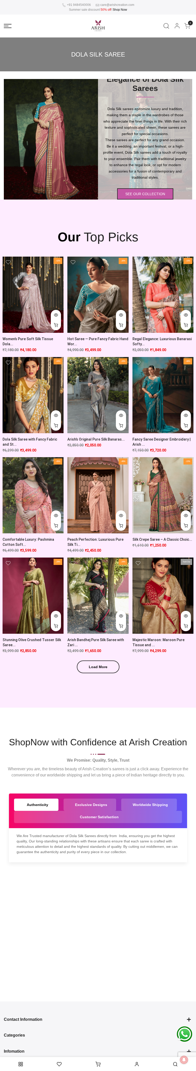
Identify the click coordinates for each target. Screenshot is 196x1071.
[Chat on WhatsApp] (184, 1034)
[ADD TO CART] (56, 325)
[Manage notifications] (184, 1060)
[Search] (166, 26)
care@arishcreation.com (117, 5)
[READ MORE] (186, 626)
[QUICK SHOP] (186, 325)
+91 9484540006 (78, 5)
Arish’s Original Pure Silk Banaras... (96, 439)
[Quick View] (56, 315)
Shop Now (120, 9)
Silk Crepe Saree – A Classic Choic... (162, 539)
